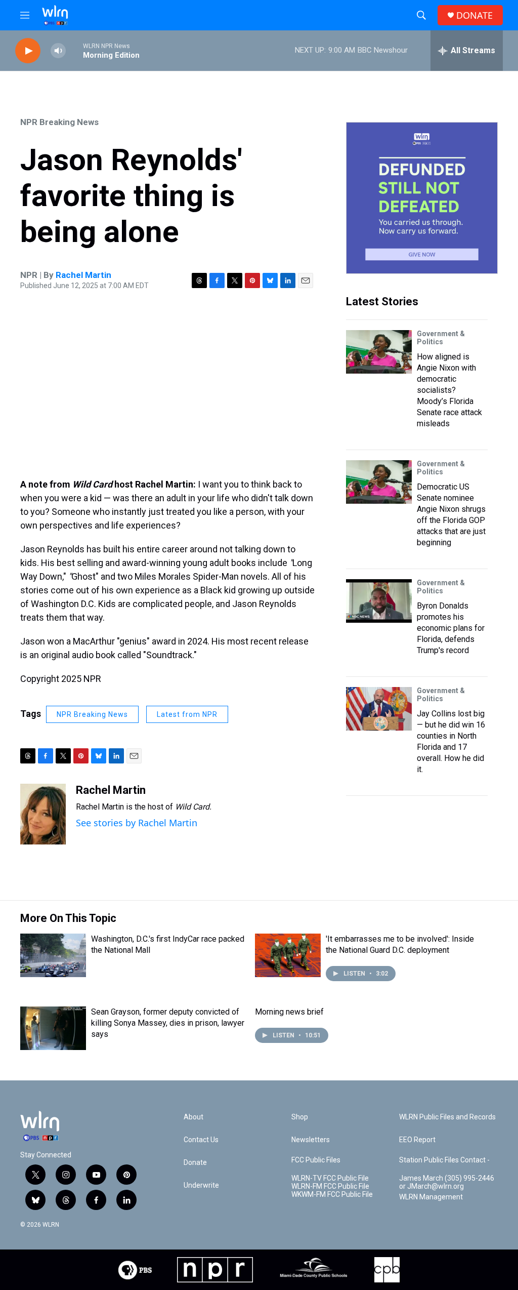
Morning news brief (289, 1012)
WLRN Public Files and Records (447, 1117)
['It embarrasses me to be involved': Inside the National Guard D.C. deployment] (288, 955)
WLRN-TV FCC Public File (330, 1178)
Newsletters (310, 1140)
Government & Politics (441, 338)
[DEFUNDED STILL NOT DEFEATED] (422, 198)
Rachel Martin (83, 275)
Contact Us (201, 1140)
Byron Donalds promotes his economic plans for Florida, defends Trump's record (451, 628)
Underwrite (201, 1185)
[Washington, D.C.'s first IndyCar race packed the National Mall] (53, 955)
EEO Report (417, 1140)
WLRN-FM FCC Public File (330, 1186)
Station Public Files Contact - (444, 1160)
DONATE (474, 15)
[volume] (58, 50)
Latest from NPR (187, 714)
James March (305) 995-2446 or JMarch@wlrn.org (446, 1182)
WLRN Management (431, 1197)
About (193, 1117)
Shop (299, 1117)
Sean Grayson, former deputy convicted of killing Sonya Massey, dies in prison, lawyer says (167, 1023)
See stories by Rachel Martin (136, 823)
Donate (195, 1162)
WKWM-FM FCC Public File (332, 1194)
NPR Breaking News (59, 122)
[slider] (74, 50)
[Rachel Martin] (43, 814)
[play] (28, 51)
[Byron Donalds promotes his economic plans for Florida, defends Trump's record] (379, 601)
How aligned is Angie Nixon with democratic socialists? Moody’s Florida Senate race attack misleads (449, 390)
